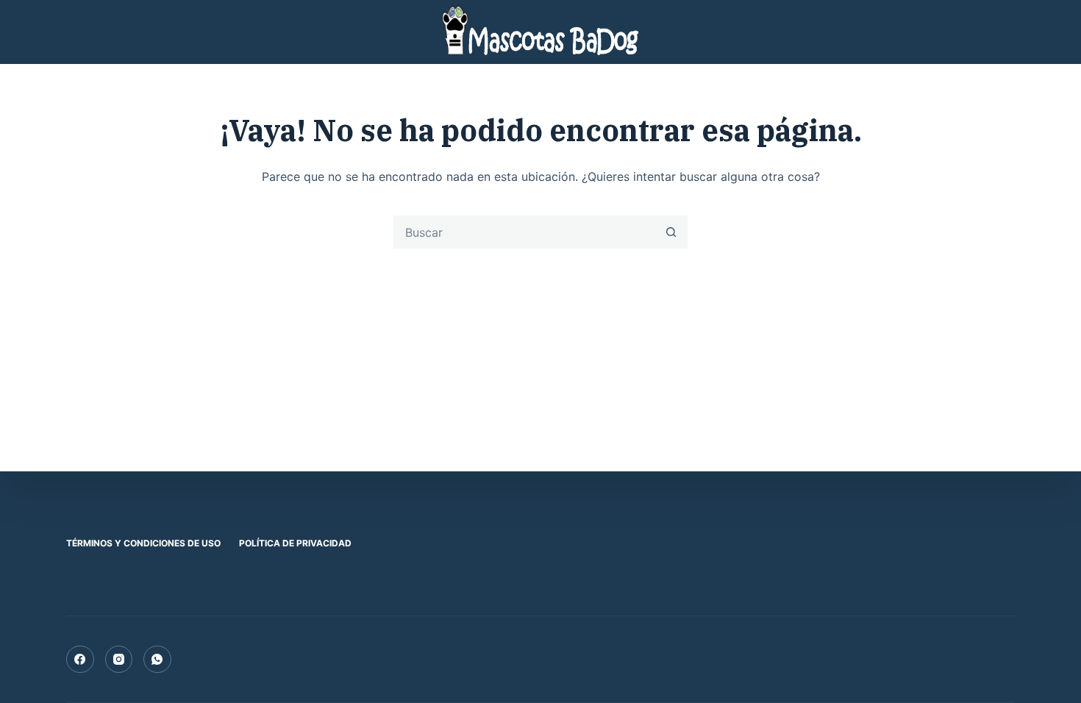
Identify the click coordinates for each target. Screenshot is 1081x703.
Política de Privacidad (295, 543)
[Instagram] (119, 660)
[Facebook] (80, 660)
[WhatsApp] (157, 660)
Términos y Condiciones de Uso (143, 543)
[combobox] (524, 232)
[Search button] (671, 232)
